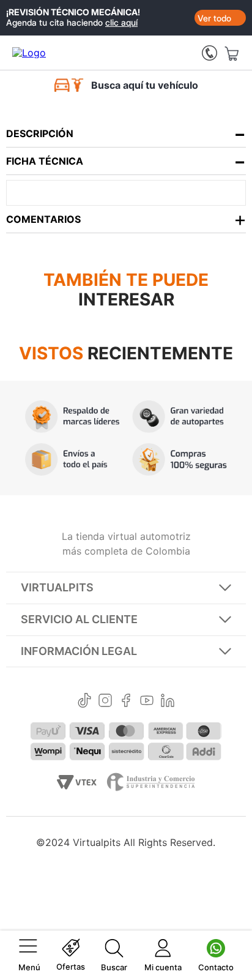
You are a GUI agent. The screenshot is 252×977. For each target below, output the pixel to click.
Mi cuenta (163, 967)
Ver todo (214, 18)
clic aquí (121, 22)
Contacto (216, 967)
